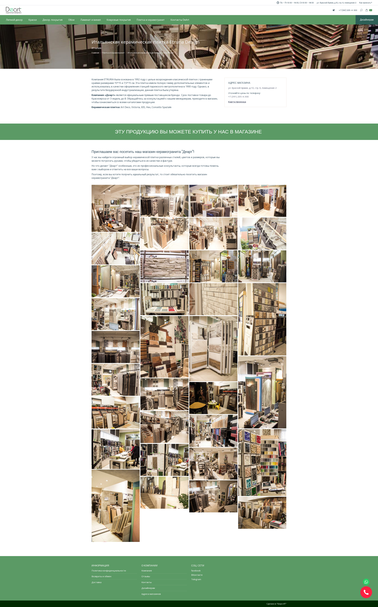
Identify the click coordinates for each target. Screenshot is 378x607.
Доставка (96, 582)
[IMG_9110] (116, 506)
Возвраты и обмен (101, 576)
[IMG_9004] (164, 266)
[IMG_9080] (164, 394)
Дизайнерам (148, 588)
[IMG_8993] (262, 201)
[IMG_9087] (213, 398)
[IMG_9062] (213, 348)
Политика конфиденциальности (109, 570)
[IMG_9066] (116, 347)
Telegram (196, 579)
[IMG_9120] (262, 513)
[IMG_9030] (213, 266)
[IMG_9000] (262, 234)
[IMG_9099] (116, 449)
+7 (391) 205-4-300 (348, 10)
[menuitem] (365, 2)
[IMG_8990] (213, 201)
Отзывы (145, 576)
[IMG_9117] (213, 496)
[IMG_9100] (164, 460)
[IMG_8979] (164, 201)
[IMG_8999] (213, 234)
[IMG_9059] (116, 314)
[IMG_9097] (262, 462)
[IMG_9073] (116, 380)
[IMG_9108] (213, 464)
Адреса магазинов (151, 594)
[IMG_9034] (262, 266)
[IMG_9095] (213, 431)
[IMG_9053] (213, 299)
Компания (146, 570)
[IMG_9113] (164, 493)
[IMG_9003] (116, 248)
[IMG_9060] (164, 347)
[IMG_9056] (262, 319)
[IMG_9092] (164, 427)
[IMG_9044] (116, 281)
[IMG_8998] (164, 234)
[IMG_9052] (164, 299)
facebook (196, 570)
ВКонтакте (197, 574)
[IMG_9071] (262, 392)
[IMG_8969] (116, 208)
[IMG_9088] (116, 412)
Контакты (146, 582)
